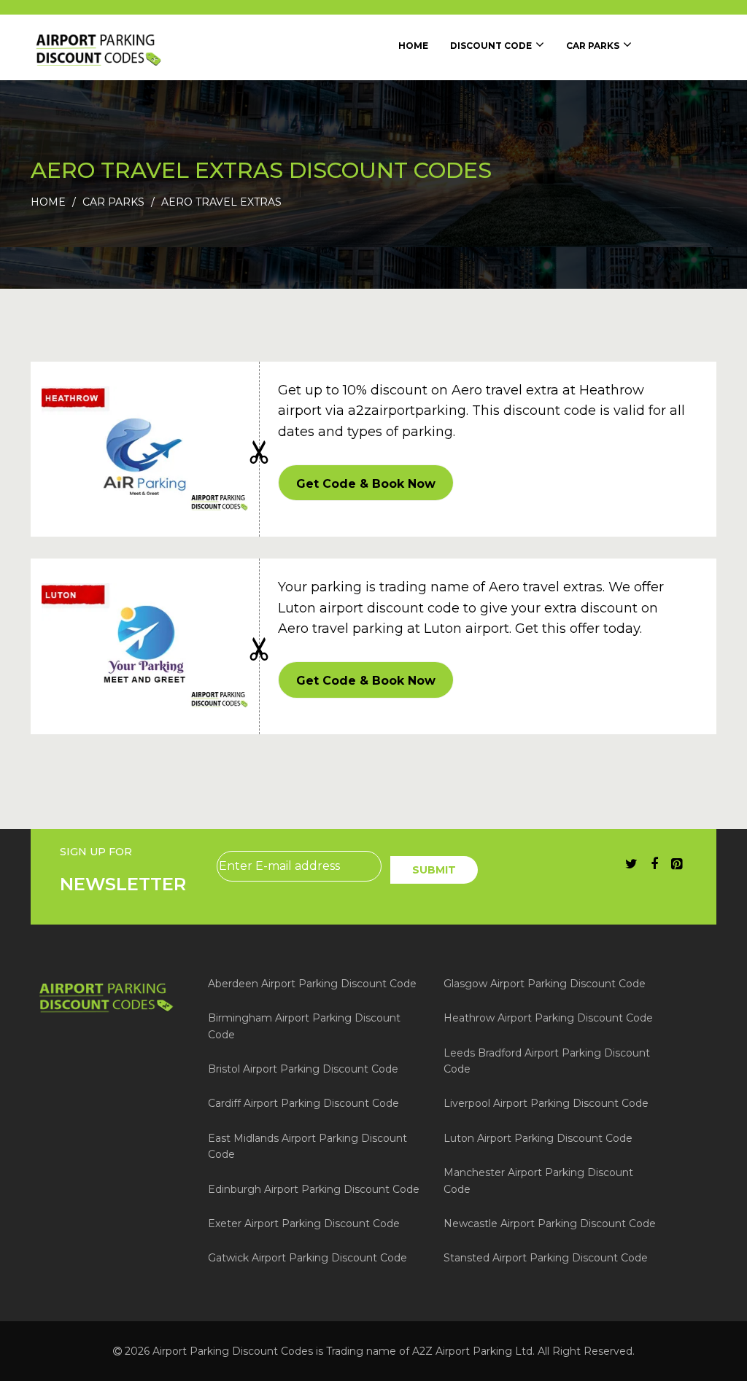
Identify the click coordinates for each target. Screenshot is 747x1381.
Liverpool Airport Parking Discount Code (546, 1103)
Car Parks (592, 45)
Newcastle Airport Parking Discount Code (550, 1223)
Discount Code (491, 45)
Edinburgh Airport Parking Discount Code (313, 1189)
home (413, 45)
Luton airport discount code (369, 608)
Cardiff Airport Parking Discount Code (303, 1103)
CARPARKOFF (366, 483)
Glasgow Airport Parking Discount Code (545, 983)
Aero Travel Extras (221, 202)
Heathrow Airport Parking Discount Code (548, 1017)
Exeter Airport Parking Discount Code (304, 1223)
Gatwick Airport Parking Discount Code (307, 1257)
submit (434, 869)
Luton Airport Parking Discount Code (538, 1138)
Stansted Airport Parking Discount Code (546, 1257)
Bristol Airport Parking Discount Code (303, 1068)
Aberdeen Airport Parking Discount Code (312, 983)
